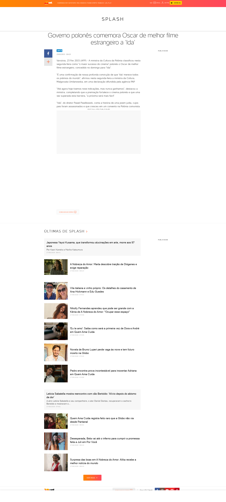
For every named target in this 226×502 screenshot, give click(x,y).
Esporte (108, 9)
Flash (56, 9)
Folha (101, 9)
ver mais (91, 478)
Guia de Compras (178, 9)
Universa (122, 9)
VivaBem (130, 9)
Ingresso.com (62, 3)
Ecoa (139, 9)
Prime (162, 9)
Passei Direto (92, 3)
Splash (115, 9)
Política (78, 9)
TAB (158, 9)
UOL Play (108, 3)
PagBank (101, 3)
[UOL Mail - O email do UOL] (157, 2)
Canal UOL (146, 9)
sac (151, 3)
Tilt (135, 9)
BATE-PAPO (72, 3)
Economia (93, 9)
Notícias (71, 9)
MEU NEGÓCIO (82, 3)
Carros (85, 9)
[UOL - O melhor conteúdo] (48, 3)
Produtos (48, 9)
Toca (167, 9)
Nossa (154, 9)
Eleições (63, 9)
